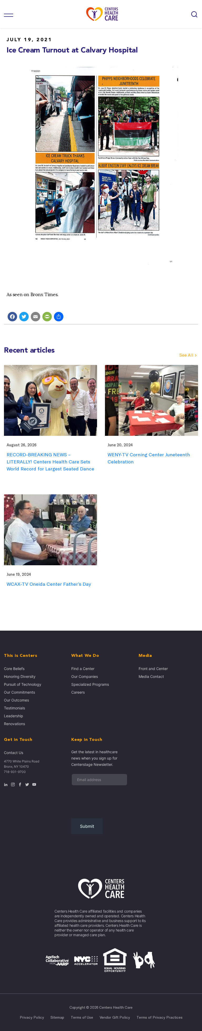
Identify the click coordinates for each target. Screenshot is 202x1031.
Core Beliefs (14, 668)
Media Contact (151, 676)
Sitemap (57, 1017)
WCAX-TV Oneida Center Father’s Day (49, 584)
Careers (78, 692)
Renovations (14, 723)
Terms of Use (82, 1017)
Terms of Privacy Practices (160, 1017)
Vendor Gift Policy (115, 1017)
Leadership (13, 716)
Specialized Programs (90, 684)
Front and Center (153, 668)
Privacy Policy (32, 1017)
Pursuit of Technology (22, 684)
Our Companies (84, 676)
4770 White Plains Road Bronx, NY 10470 (21, 763)
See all (186, 355)
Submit (87, 826)
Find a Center (82, 668)
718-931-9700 (15, 772)
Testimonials (14, 708)
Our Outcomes (16, 700)
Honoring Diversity (20, 676)
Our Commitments (19, 692)
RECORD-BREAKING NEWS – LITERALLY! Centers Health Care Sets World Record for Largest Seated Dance (50, 462)
